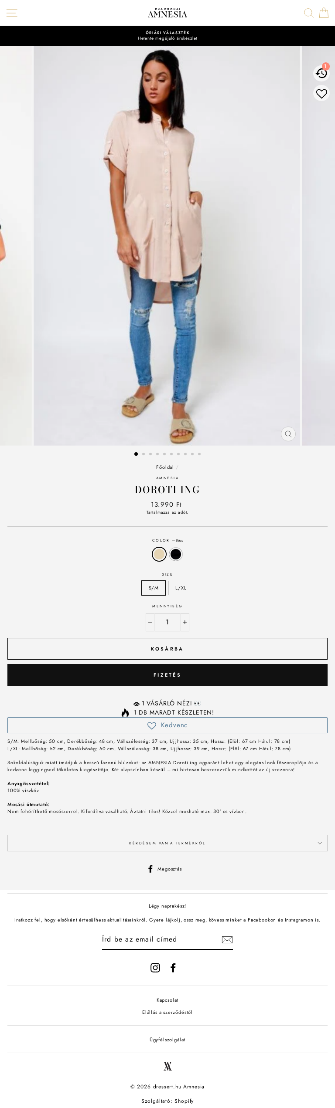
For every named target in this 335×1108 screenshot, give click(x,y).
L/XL (180, 587)
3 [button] (151, 455)
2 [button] (144, 455)
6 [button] (172, 455)
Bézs (159, 554)
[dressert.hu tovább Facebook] (173, 967)
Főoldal (165, 467)
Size (168, 574)
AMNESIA (167, 478)
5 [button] (165, 455)
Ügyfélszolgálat (167, 1039)
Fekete (175, 554)
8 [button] (186, 455)
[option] (167, 36)
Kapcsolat (167, 999)
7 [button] (179, 455)
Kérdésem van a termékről (167, 843)
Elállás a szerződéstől (167, 1012)
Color (167, 540)
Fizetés (167, 674)
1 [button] (136, 454)
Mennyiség (167, 606)
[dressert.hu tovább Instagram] (155, 967)
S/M (154, 587)
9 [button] (193, 455)
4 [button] (158, 455)
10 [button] (200, 455)
